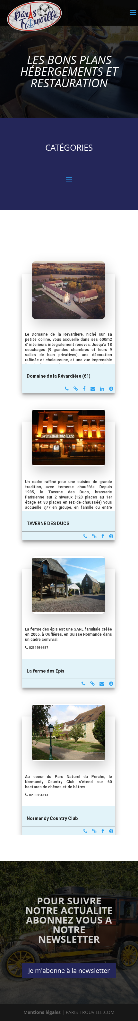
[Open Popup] (68, 303)
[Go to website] (76, 389)
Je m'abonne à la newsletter (69, 970)
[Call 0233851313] (85, 831)
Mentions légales (42, 1012)
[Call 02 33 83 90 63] (67, 389)
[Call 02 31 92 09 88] (85, 536)
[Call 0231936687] (83, 684)
